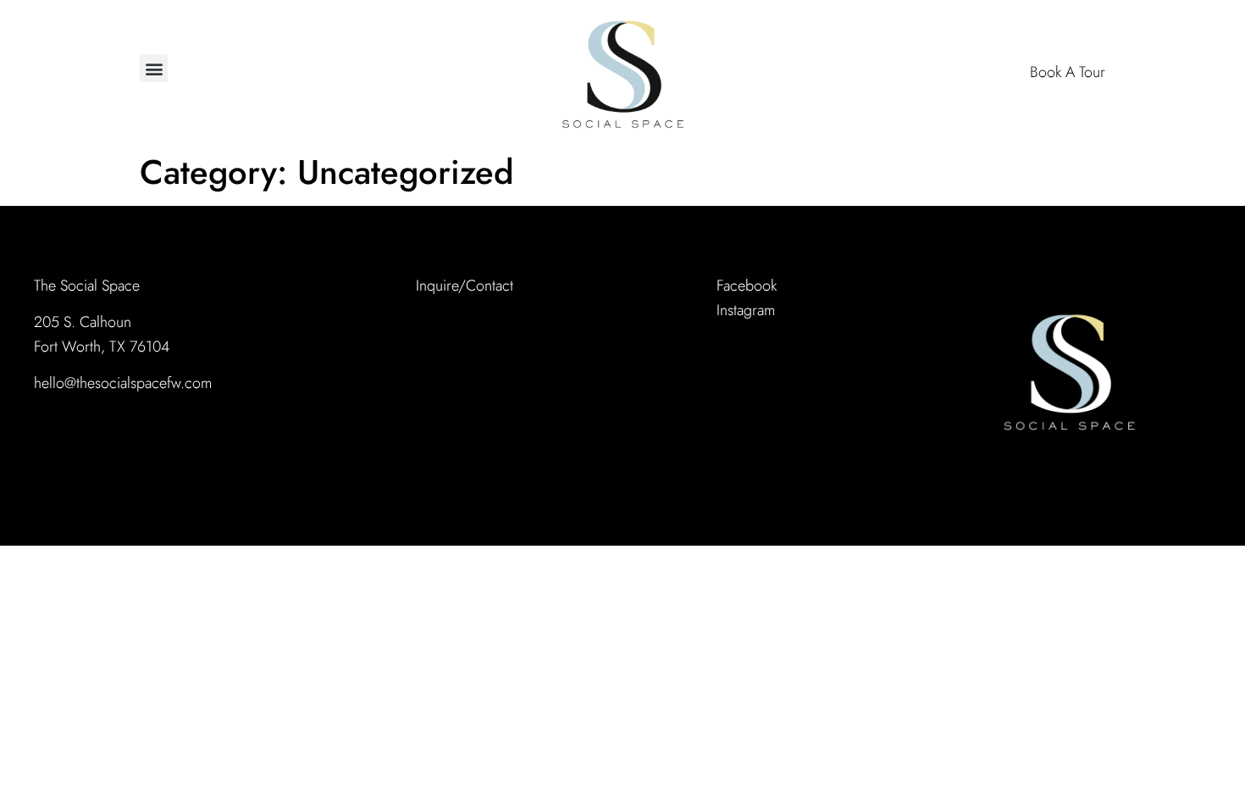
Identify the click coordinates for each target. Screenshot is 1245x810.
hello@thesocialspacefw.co (117, 383)
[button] (154, 68)
